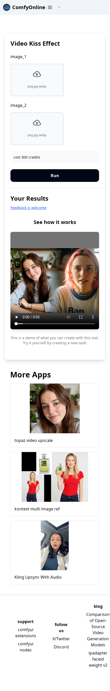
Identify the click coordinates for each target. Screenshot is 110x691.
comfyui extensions (25, 632)
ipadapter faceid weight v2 (98, 659)
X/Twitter (61, 639)
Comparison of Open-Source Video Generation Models (98, 630)
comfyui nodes (25, 647)
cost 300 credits (26, 157)
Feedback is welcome (28, 207)
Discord (61, 647)
